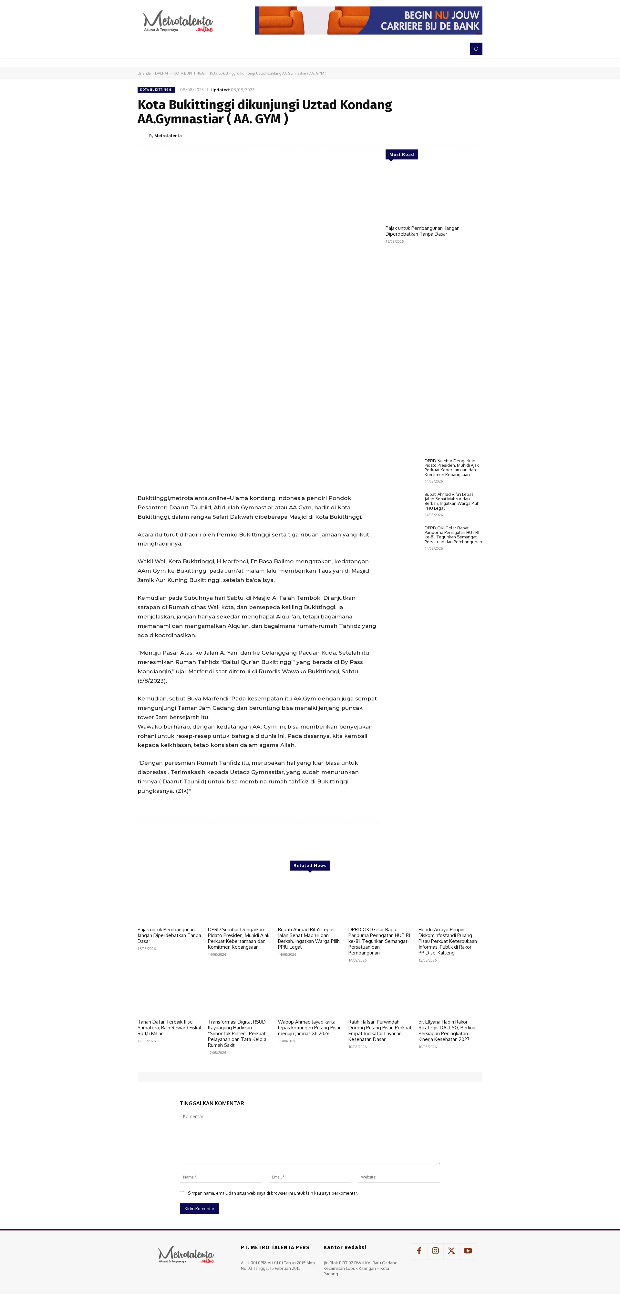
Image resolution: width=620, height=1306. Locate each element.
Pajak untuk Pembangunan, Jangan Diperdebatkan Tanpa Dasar (423, 231)
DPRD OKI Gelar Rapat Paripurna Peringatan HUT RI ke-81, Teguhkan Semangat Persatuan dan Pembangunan (453, 534)
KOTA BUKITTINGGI (190, 73)
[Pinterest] (445, 135)
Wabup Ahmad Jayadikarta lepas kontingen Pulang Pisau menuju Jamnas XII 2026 (310, 1027)
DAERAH (162, 73)
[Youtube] (468, 1251)
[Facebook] (415, 135)
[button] (476, 49)
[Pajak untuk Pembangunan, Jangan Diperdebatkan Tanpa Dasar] (434, 195)
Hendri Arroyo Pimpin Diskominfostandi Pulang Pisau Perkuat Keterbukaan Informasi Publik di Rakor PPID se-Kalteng (447, 941)
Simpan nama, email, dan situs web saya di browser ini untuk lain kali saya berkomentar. (273, 1193)
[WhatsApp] (460, 135)
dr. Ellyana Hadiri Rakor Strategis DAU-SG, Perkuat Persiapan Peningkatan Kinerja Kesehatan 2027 (447, 1030)
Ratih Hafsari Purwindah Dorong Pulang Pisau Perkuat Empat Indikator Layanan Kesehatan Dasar (380, 1030)
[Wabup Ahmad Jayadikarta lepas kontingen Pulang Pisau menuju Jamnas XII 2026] (310, 993)
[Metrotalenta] (143, 135)
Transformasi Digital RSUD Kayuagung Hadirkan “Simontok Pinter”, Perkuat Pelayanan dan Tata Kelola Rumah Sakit (237, 1033)
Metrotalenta (168, 135)
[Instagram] (435, 1251)
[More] (475, 135)
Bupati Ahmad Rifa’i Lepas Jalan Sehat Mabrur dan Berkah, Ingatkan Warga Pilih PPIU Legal (452, 501)
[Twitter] (430, 135)
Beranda (144, 73)
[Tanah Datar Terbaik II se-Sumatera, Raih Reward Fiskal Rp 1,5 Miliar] (170, 993)
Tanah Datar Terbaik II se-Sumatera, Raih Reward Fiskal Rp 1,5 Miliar (169, 1027)
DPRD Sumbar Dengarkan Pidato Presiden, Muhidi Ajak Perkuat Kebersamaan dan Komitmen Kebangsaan (452, 467)
